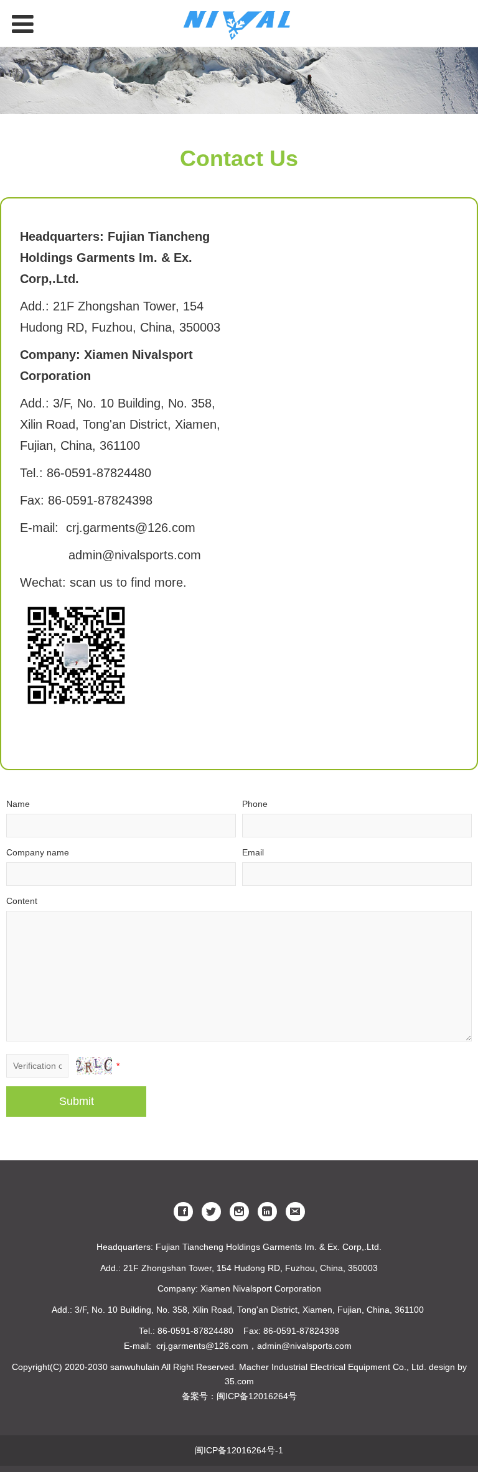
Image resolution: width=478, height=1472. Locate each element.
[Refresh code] (94, 1065)
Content (21, 901)
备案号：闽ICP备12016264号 (239, 1396)
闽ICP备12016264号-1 (239, 1450)
